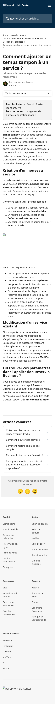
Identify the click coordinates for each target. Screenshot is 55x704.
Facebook (7, 640)
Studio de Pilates (40, 549)
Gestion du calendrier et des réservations (23, 38)
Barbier (35, 538)
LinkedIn (7, 651)
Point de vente (10, 552)
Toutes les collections (13, 35)
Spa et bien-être (40, 555)
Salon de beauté (40, 523)
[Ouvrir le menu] (49, 5)
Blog (5, 587)
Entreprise (8, 567)
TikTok (6, 668)
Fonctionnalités (10, 529)
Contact (35, 602)
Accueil (35, 587)
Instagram (8, 646)
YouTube (7, 657)
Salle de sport (38, 543)
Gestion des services (13, 41)
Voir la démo (9, 523)
